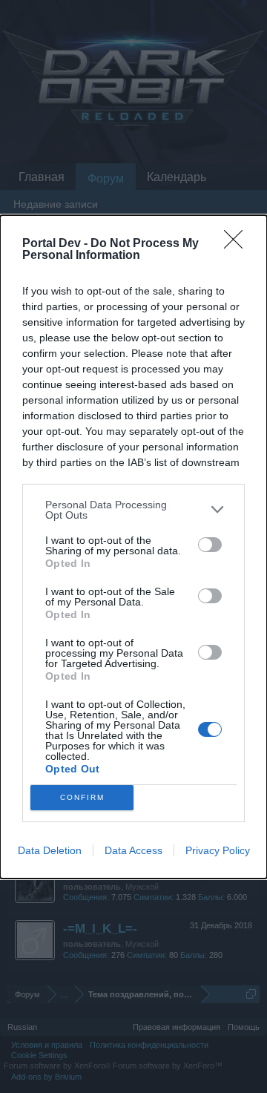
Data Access (133, 850)
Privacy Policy (217, 850)
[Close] (238, 244)
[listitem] (133, 509)
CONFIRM (82, 797)
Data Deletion (50, 850)
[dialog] (133, 547)
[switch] (210, 544)
